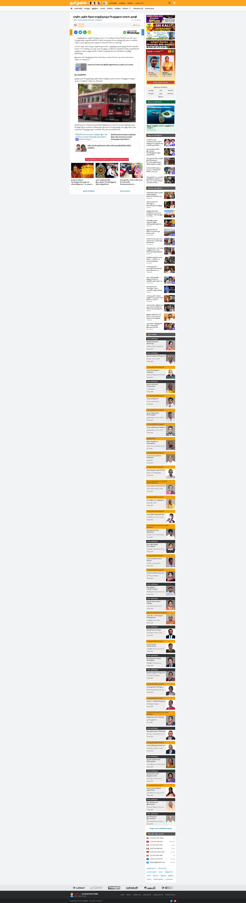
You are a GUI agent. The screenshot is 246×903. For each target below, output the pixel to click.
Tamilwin (85, 901)
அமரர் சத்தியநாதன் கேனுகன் (156, 427)
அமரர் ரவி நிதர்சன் (152, 399)
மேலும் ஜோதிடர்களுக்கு (160, 82)
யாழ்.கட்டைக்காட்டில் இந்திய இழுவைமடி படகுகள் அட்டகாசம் (110, 65)
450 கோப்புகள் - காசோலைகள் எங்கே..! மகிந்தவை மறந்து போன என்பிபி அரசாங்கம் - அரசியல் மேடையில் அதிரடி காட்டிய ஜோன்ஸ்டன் (154, 142)
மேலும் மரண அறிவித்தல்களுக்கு (161, 828)
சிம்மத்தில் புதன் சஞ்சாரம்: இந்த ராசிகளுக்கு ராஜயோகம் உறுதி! (154, 222)
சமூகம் (82, 26)
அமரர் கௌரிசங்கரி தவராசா (156, 573)
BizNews (127, 8)
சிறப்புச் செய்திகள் (155, 135)
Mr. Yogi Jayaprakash (152, 73)
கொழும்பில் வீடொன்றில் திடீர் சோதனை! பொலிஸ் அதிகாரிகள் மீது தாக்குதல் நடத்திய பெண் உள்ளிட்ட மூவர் (154, 161)
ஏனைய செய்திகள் (155, 188)
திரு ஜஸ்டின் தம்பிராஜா (154, 630)
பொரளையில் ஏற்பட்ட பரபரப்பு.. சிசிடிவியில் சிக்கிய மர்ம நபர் (153, 169)
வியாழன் (151, 93)
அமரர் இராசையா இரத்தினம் (155, 500)
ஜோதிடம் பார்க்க (155, 51)
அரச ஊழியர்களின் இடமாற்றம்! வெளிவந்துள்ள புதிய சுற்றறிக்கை (106, 182)
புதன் (160, 93)
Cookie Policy (158, 894)
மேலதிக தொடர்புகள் (156, 834)
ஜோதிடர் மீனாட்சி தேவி (167, 73)
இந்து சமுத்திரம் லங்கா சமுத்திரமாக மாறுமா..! (160, 127)
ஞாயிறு (150, 90)
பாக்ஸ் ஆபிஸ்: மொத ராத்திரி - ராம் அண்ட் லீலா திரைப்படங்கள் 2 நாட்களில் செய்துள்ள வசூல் (155, 297)
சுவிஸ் (149, 875)
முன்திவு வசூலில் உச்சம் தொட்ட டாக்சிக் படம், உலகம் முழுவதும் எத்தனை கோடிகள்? (154, 259)
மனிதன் (122, 3)
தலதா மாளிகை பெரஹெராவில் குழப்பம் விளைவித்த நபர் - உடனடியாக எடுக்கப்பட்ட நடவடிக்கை (82, 182)
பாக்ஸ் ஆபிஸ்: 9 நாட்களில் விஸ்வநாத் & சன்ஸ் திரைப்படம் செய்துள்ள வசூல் (154, 268)
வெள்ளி (170, 90)
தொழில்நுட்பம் (151, 868)
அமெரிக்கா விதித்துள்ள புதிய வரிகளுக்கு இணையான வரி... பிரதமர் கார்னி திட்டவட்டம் (154, 325)
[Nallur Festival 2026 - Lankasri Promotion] (160, 44)
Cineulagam (149, 198)
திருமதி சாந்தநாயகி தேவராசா (156, 673)
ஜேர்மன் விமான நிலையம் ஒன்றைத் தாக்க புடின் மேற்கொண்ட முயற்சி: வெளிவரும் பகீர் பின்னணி (153, 231)
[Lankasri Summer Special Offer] (160, 19)
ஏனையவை (149, 8)
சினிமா (130, 3)
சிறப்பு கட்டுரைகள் (155, 102)
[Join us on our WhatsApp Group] (131, 32)
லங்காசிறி (113, 3)
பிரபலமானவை (125, 191)
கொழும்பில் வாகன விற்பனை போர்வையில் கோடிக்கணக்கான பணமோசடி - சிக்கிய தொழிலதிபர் (131, 182)
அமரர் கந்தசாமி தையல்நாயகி (156, 486)
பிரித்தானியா (169, 872)
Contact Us (137, 894)
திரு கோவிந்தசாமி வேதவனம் (156, 356)
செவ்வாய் (170, 93)
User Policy (147, 894)
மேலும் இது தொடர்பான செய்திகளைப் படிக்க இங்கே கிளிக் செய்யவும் (107, 159)
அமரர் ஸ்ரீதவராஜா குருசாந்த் (155, 514)
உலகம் (102, 8)
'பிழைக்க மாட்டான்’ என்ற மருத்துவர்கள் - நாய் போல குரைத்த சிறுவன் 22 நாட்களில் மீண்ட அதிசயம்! (154, 250)
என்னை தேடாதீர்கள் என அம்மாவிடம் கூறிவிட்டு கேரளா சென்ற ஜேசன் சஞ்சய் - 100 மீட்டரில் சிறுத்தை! (154, 307)
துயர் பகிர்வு (152, 334)
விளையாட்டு (138, 8)
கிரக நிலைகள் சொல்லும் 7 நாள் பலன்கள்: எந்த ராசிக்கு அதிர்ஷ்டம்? (154, 288)
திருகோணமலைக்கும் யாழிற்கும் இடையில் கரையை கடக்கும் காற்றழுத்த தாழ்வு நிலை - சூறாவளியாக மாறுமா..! (123, 137)
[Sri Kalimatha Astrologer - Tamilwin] (160, 27)
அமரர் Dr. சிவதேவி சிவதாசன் (156, 701)
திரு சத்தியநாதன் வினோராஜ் (156, 731)
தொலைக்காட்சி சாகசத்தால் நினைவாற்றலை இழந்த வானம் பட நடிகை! (154, 203)
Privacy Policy (170, 894)
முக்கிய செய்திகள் (89, 191)
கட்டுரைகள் (169, 879)
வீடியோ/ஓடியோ (158, 879)
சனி (160, 90)
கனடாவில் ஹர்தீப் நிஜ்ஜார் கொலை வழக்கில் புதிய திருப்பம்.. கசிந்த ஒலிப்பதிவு (154, 279)
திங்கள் (160, 97)
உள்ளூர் (87, 8)
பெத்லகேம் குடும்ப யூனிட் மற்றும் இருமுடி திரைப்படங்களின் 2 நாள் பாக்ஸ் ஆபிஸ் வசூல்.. (154, 194)
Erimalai (81, 24)
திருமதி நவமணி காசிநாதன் (155, 717)
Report (137, 25)
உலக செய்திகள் (152, 872)
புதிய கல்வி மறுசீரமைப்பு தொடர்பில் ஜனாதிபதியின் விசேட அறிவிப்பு (109, 147)
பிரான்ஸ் (155, 875)
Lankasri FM (139, 3)
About (129, 894)
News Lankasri (149, 216)
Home (122, 894)
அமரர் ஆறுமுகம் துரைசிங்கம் (156, 470)
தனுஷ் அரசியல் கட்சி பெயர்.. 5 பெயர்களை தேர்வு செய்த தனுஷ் (153, 316)
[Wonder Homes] (160, 36)
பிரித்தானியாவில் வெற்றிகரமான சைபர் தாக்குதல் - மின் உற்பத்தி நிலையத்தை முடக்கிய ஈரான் (154, 213)
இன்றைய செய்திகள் (160, 87)
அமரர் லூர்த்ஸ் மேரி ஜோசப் (155, 687)
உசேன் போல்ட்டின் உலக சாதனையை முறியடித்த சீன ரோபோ (154, 240)
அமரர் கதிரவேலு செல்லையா (156, 745)
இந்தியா (95, 8)
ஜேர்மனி (163, 875)
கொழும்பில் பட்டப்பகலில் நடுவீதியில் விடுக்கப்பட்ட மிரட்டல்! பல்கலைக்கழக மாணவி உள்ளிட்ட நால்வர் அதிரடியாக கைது (154, 180)
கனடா (161, 872)
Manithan (148, 207)
